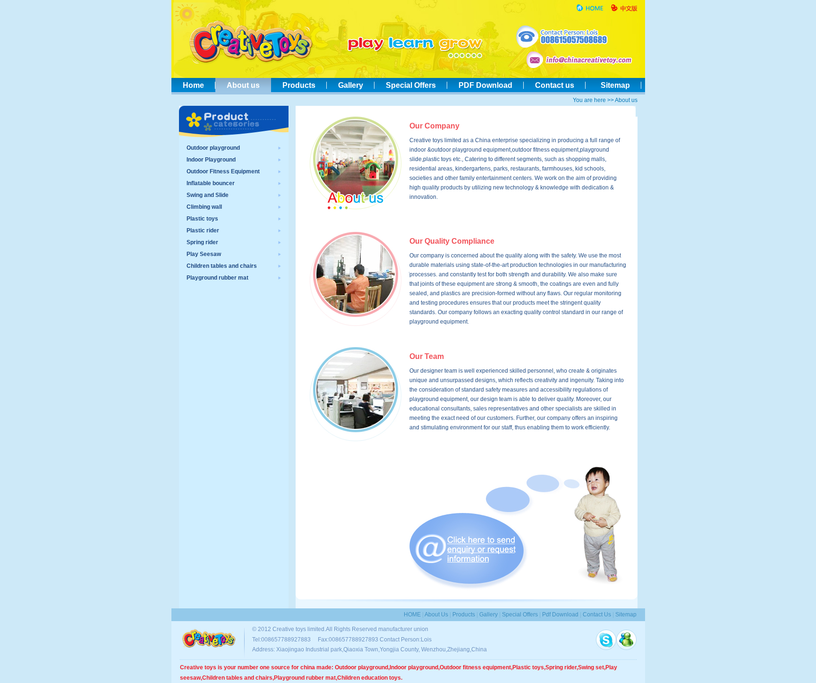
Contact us (554, 85)
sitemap (626, 614)
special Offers (520, 614)
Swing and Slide (208, 195)
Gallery (350, 85)
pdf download (560, 614)
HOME (412, 614)
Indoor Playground (211, 159)
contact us (597, 614)
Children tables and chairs (222, 266)
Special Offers (411, 85)
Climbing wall (204, 207)
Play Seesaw (204, 254)
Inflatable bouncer (211, 183)
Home (193, 85)
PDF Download (485, 85)
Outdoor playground (213, 148)
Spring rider (202, 242)
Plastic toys (202, 218)
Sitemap (613, 85)
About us (243, 85)
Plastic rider (203, 230)
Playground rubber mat (217, 277)
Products (299, 85)
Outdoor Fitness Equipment (223, 171)
